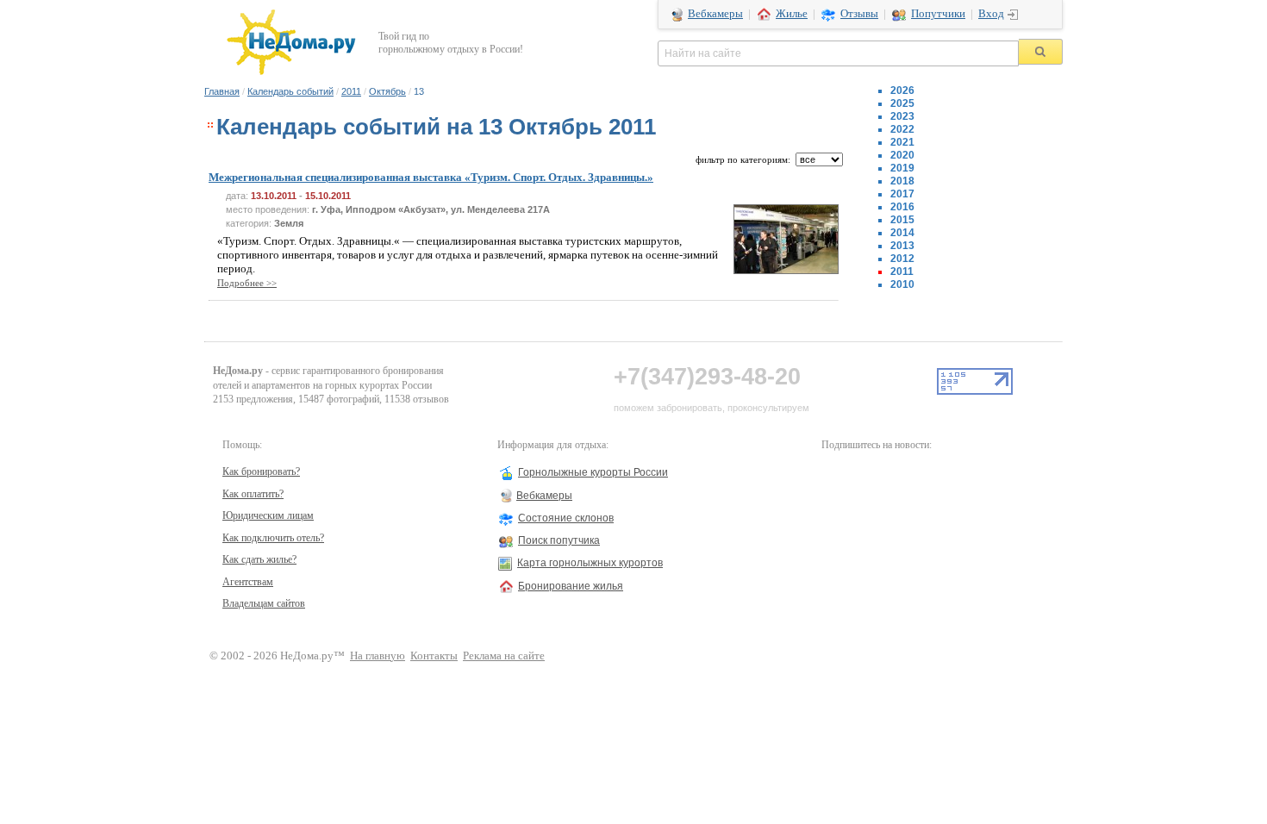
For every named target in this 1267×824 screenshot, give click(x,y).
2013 (902, 246)
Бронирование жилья (570, 586)
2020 (902, 155)
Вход (991, 14)
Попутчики (938, 14)
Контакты (434, 656)
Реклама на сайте (504, 656)
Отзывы (859, 14)
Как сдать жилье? (259, 559)
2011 (351, 91)
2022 (902, 129)
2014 (902, 233)
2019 (902, 168)
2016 (902, 207)
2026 (902, 90)
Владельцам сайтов (263, 603)
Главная (222, 91)
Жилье (792, 14)
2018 (902, 181)
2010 (902, 284)
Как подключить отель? (273, 538)
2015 (902, 220)
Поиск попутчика (559, 540)
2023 (902, 116)
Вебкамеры (715, 14)
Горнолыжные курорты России (593, 472)
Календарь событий (290, 91)
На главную (377, 656)
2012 (902, 259)
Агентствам (247, 582)
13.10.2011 (273, 195)
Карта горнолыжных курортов (590, 563)
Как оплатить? (253, 494)
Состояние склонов (566, 518)
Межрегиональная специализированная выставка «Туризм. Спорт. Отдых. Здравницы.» (431, 177)
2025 (902, 103)
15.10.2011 (328, 195)
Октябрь (387, 91)
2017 (902, 194)
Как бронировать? (261, 471)
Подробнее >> (247, 283)
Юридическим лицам (268, 515)
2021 (902, 142)
